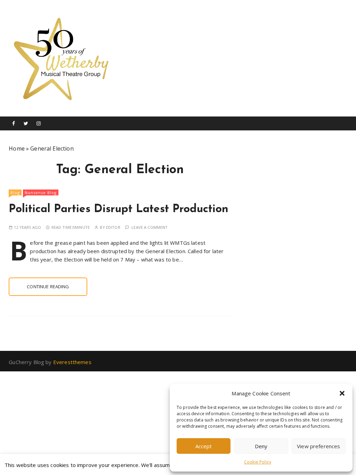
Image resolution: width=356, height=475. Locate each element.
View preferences (318, 446)
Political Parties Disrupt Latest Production (118, 209)
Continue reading (48, 286)
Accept (203, 446)
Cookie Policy (257, 462)
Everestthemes (72, 362)
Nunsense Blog (41, 192)
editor (113, 227)
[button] (342, 393)
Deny (261, 446)
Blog (15, 192)
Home (17, 148)
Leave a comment (149, 227)
